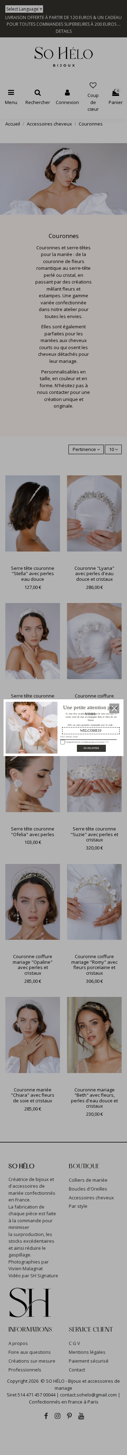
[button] (114, 708)
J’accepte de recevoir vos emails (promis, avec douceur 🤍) (86, 742)
